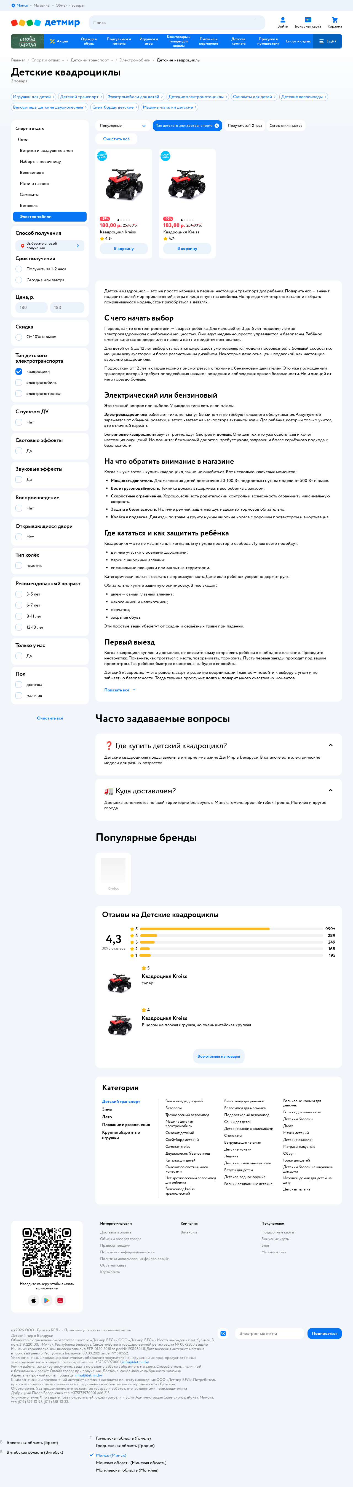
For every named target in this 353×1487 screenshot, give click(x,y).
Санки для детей (238, 1122)
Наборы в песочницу (40, 161)
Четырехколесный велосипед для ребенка (190, 1180)
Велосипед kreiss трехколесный (180, 1191)
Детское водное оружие (245, 1177)
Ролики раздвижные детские (248, 1184)
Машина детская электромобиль (179, 1123)
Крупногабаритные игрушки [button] (121, 1135)
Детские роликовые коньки (247, 1163)
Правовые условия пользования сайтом (98, 1330)
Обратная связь (113, 1265)
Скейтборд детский (182, 1140)
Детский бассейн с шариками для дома (308, 1169)
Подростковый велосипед (246, 1115)
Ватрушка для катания (242, 1142)
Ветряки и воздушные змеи (46, 150)
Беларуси (45, 1335)
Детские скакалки (298, 1140)
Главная (18, 60)
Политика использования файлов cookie (134, 1258)
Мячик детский (296, 1133)
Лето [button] (107, 1117)
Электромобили (135, 60)
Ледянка (231, 1156)
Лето (23, 139)
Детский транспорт (90, 60)
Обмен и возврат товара (120, 1239)
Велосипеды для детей (184, 1101)
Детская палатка (296, 1189)
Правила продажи (115, 1245)
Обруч (289, 1153)
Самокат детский (179, 1133)
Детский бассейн (298, 1119)
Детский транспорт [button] (121, 1101)
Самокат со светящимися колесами (186, 1169)
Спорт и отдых (45, 60)
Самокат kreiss (177, 1146)
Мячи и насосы (34, 183)
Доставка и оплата (115, 1232)
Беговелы (173, 1108)
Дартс (288, 1126)
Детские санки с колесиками (248, 1129)
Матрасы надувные (299, 1146)
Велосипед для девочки (244, 1101)
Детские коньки (238, 1149)
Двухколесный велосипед (187, 1153)
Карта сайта (110, 1272)
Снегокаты (233, 1135)
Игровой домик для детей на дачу (307, 1180)
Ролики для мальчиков (302, 1112)
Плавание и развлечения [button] (126, 1124)
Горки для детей (296, 1160)
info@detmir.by (135, 1362)
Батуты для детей (238, 1170)
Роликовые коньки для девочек (302, 1103)
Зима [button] (107, 1109)
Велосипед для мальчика (245, 1108)
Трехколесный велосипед (187, 1115)
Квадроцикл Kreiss (165, 976)
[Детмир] (45, 22)
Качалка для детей (180, 1160)
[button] (327, 41)
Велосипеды (32, 172)
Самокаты (29, 194)
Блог (265, 1245)
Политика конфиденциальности (127, 1252)
